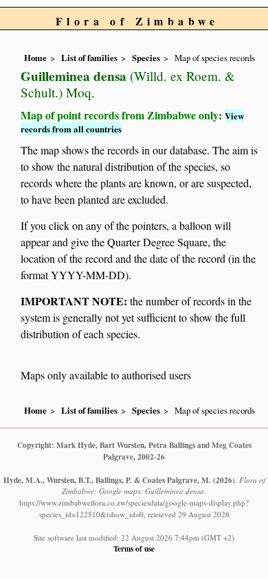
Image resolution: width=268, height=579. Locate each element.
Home (35, 57)
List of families (89, 57)
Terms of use (134, 548)
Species (146, 57)
